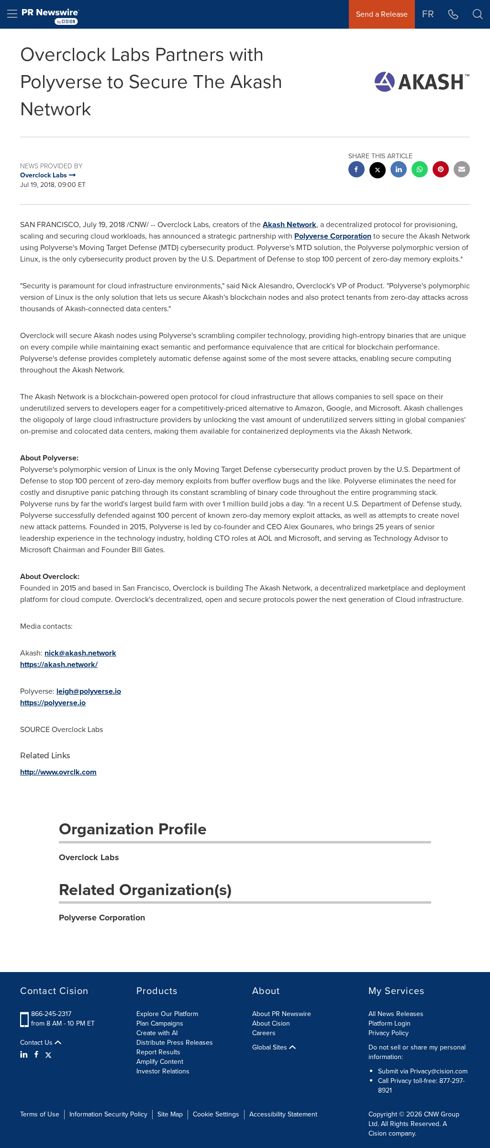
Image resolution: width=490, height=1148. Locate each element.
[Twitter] (48, 1055)
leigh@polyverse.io (88, 691)
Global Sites (270, 1047)
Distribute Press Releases (174, 1043)
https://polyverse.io (53, 702)
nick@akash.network (80, 652)
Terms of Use (39, 1114)
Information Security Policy (108, 1114)
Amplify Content (159, 1062)
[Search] (478, 14)
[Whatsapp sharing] (420, 170)
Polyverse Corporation (332, 235)
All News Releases (395, 1014)
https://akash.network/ (59, 664)
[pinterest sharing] (441, 170)
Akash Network (289, 224)
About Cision (271, 1023)
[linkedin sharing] (398, 170)
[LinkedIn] (25, 1055)
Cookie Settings (216, 1114)
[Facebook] (36, 1055)
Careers (264, 1033)
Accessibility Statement (283, 1114)
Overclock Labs (89, 857)
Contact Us (37, 1043)
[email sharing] (462, 170)
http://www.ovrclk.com (58, 771)
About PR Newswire (281, 1014)
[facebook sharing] (356, 170)
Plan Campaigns (159, 1023)
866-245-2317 (51, 1014)
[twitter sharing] (377, 171)
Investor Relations (162, 1071)
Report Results (158, 1052)
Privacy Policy (388, 1033)
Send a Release (382, 14)
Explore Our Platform (167, 1014)
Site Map (170, 1114)
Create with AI (157, 1033)
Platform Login (389, 1023)
